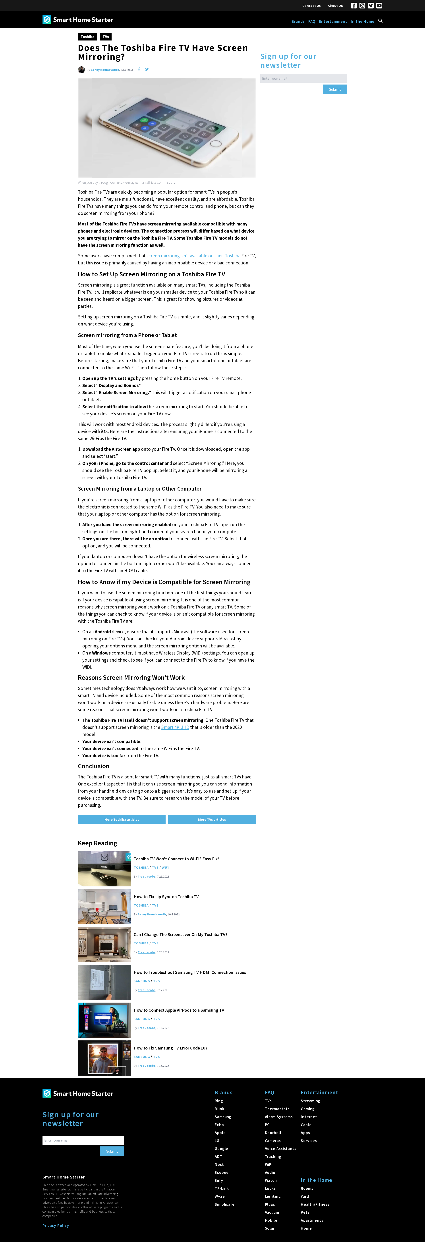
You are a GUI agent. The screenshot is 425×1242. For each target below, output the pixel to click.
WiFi (165, 867)
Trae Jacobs (146, 876)
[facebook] (139, 69)
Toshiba (88, 36)
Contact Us (311, 5)
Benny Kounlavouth (105, 70)
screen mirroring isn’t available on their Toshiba (193, 256)
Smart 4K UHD (175, 727)
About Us (335, 5)
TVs (105, 36)
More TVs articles (212, 819)
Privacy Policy (55, 1225)
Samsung (142, 981)
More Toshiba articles (121, 819)
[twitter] (147, 69)
